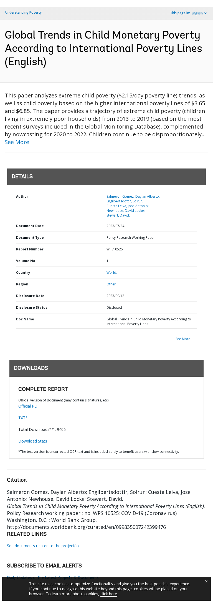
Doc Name (25, 319)
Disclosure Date (30, 295)
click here (108, 593)
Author (22, 196)
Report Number (30, 249)
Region (22, 284)
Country (23, 272)
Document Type (30, 237)
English (197, 13)
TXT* (23, 417)
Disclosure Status (31, 307)
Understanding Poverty (23, 12)
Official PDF (29, 406)
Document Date (30, 225)
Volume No (25, 260)
